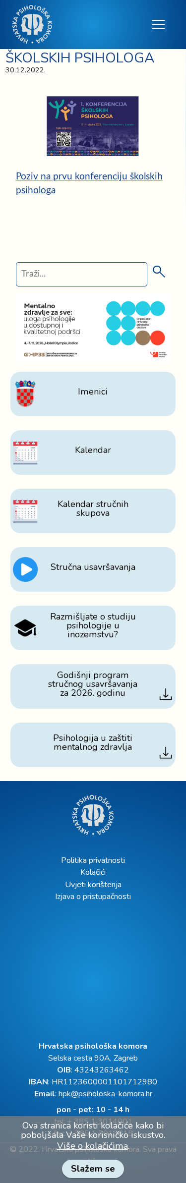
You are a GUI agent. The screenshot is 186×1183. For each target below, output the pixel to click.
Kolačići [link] (93, 872)
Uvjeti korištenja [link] (93, 884)
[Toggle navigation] (157, 24)
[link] (32, 24)
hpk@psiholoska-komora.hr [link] (105, 1093)
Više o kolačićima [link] (92, 1146)
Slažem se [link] (93, 1169)
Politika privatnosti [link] (93, 860)
